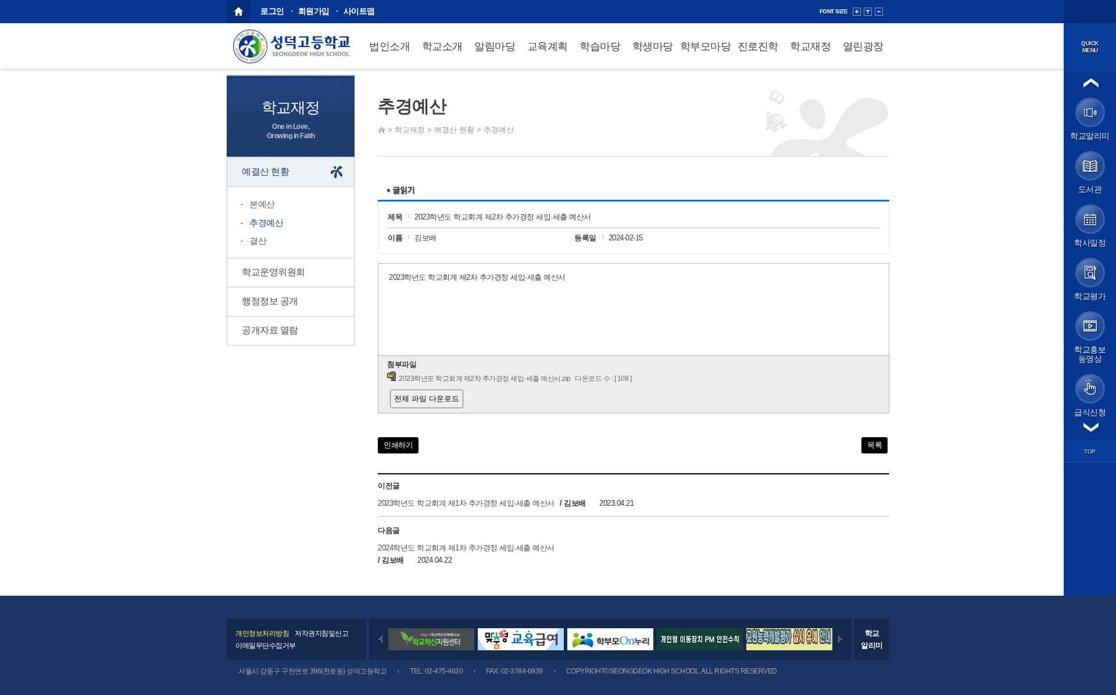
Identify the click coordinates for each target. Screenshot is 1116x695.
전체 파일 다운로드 (426, 398)
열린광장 (863, 46)
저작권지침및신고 (321, 633)
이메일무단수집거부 (265, 646)
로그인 (272, 11)
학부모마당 (705, 46)
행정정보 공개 (270, 301)
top (1090, 451)
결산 (257, 241)
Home (381, 130)
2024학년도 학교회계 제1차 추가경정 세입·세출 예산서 (466, 547)
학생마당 (652, 46)
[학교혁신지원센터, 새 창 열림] (431, 647)
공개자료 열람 (270, 330)
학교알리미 (872, 639)
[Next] (840, 639)
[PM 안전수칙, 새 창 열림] (700, 647)
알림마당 (494, 46)
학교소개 (442, 46)
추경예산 (499, 129)
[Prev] (380, 639)
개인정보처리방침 (262, 633)
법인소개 (389, 46)
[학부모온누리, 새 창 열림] (610, 647)
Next (840, 639)
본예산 (262, 204)
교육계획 (547, 46)
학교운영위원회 (273, 272)
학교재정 (810, 46)
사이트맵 (359, 11)
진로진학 (758, 46)
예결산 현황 (454, 129)
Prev (380, 639)
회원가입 (314, 11)
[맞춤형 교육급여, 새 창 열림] (521, 647)
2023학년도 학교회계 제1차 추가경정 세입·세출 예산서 (466, 503)
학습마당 (600, 46)
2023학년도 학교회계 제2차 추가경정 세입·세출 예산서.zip (485, 378)
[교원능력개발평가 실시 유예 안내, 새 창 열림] (789, 647)
